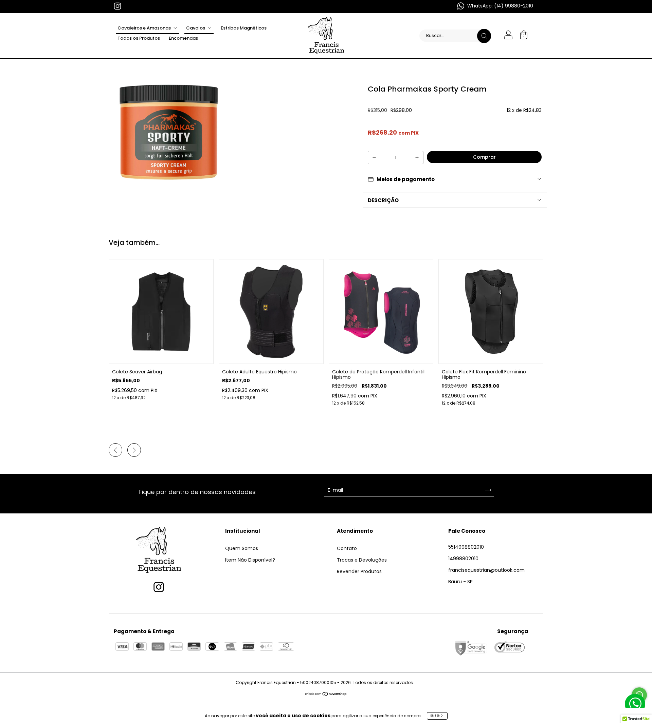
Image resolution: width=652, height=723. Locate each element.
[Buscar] (484, 36)
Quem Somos (241, 548)
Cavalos (196, 28)
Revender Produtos (359, 571)
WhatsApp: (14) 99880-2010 (499, 5)
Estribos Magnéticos (244, 28)
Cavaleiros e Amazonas (144, 28)
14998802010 (463, 558)
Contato (347, 548)
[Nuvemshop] (326, 694)
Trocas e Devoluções (362, 559)
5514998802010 (466, 547)
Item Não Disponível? (250, 559)
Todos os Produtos (138, 38)
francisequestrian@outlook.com (486, 570)
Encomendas (183, 38)
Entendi (437, 716)
